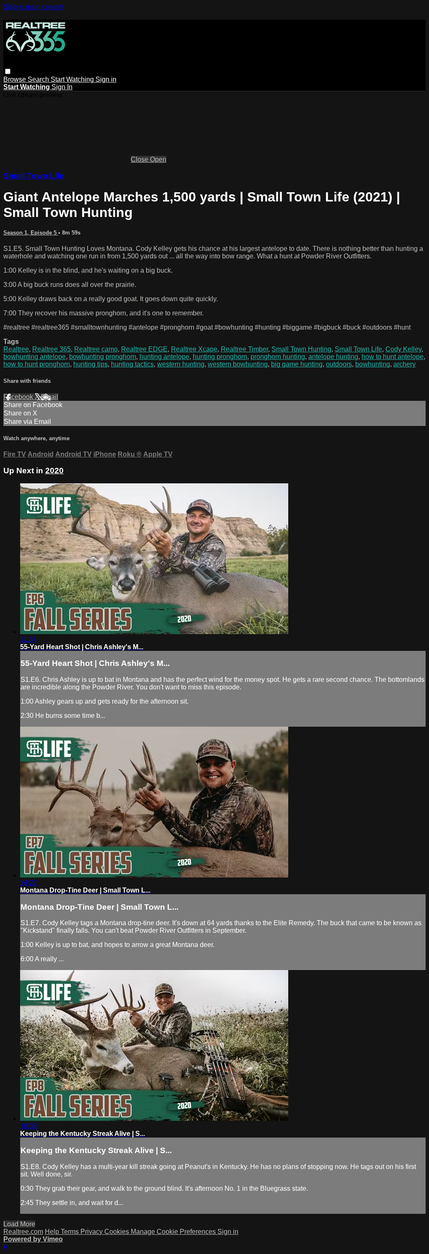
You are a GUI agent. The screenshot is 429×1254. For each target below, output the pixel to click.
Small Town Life (33, 175)
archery (404, 364)
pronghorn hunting (278, 356)
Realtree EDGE (144, 349)
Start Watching (73, 79)
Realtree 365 (51, 349)
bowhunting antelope (34, 356)
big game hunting (297, 364)
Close (140, 159)
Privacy (92, 1231)
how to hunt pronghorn (36, 364)
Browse (15, 79)
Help (53, 1231)
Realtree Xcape (194, 349)
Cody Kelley (403, 349)
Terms (70, 1231)
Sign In (62, 86)
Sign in (106, 79)
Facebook (19, 396)
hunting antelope (164, 356)
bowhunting (372, 364)
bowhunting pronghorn (102, 356)
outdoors (339, 364)
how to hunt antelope (393, 356)
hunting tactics (132, 364)
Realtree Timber (244, 349)
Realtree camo (96, 349)
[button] (7, 71)
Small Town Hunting (301, 349)
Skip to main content (33, 6)
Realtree (16, 349)
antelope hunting (333, 356)
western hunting (180, 364)
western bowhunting (238, 364)
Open (158, 159)
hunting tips (90, 364)
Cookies (117, 1231)
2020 (54, 470)
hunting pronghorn (220, 356)
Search (39, 79)
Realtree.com (23, 1231)
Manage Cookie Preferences (174, 1231)
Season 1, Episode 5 (30, 233)
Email (49, 396)
